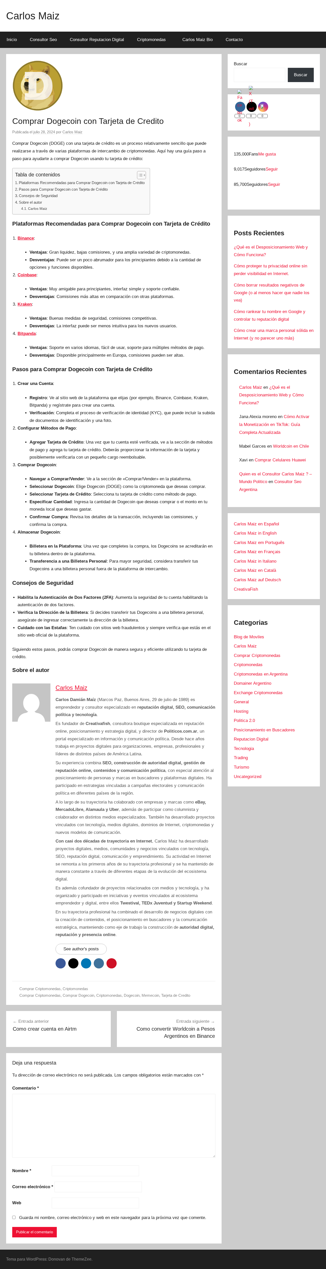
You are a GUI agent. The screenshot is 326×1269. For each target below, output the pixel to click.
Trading (241, 757)
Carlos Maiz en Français (257, 551)
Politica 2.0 (244, 720)
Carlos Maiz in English (255, 533)
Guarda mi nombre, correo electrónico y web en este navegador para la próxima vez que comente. (112, 1217)
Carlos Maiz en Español (256, 524)
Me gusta (267, 154)
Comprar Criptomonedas (40, 989)
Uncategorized (247, 776)
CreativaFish (246, 589)
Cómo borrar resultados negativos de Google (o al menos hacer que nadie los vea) (271, 293)
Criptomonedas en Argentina (261, 674)
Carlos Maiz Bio (197, 39)
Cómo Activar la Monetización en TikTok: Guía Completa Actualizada (274, 424)
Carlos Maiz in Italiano (255, 561)
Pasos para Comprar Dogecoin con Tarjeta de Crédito (63, 189)
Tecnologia (244, 748)
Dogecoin (132, 995)
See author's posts (81, 949)
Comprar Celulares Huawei (280, 460)
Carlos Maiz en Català (255, 570)
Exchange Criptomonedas (258, 692)
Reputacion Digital (251, 739)
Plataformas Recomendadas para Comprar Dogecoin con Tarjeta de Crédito (82, 182)
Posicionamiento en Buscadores (264, 730)
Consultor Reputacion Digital (97, 39)
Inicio (12, 39)
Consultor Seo (43, 39)
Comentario (25, 1088)
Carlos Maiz (33, 15)
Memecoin (150, 995)
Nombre (21, 1170)
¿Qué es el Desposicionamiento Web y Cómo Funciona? (271, 395)
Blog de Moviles (249, 636)
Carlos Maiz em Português (259, 542)
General (241, 702)
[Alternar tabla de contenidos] (139, 175)
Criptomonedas (151, 39)
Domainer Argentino (252, 683)
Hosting (241, 711)
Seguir (272, 169)
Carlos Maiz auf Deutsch (257, 579)
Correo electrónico (32, 1186)
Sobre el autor (30, 202)
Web (16, 1202)
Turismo (241, 767)
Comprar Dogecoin (78, 995)
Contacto (234, 39)
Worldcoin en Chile (291, 446)
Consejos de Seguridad (38, 195)
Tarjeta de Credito (175, 995)
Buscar (240, 63)
